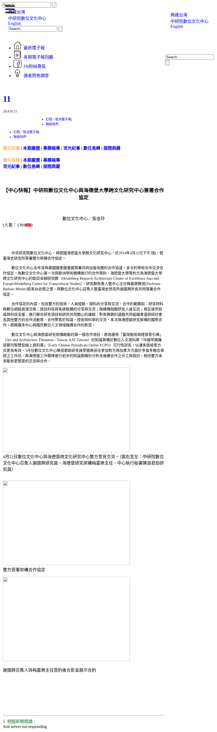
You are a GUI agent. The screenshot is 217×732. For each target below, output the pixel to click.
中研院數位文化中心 (27, 18)
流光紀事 (71, 148)
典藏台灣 (178, 15)
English (14, 23)
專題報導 (51, 148)
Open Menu (10, 9)
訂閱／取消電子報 (58, 119)
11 (7, 99)
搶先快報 (11, 148)
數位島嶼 (91, 148)
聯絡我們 (52, 124)
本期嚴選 (31, 148)
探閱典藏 (111, 148)
